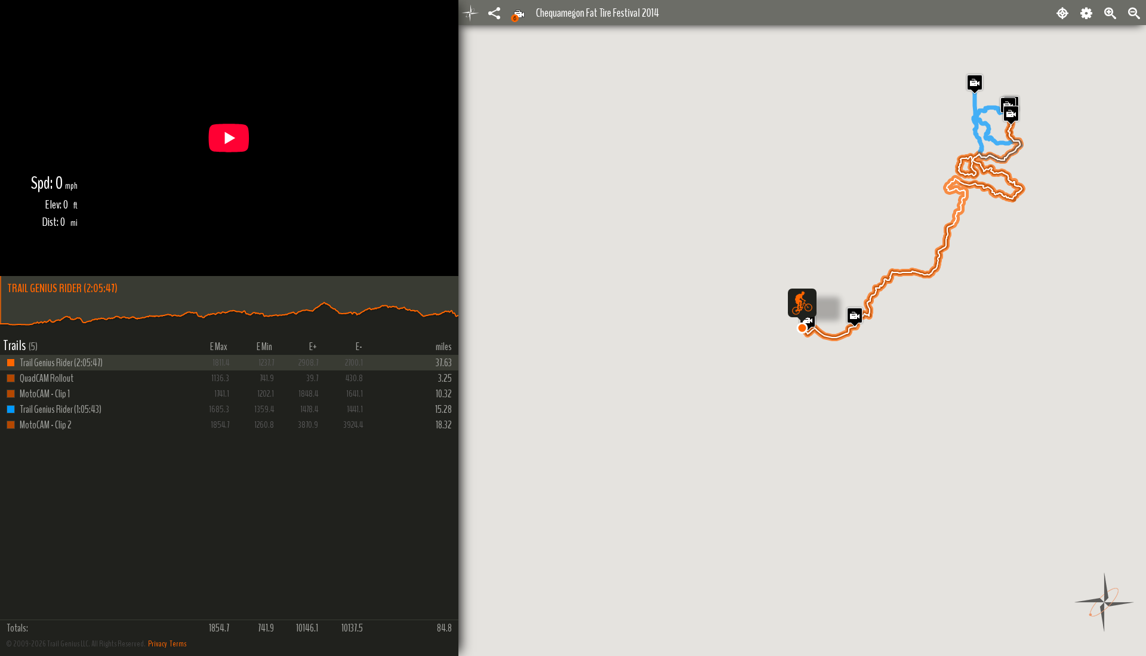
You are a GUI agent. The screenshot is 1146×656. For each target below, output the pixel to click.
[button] (802, 328)
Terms (178, 643)
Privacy (157, 643)
